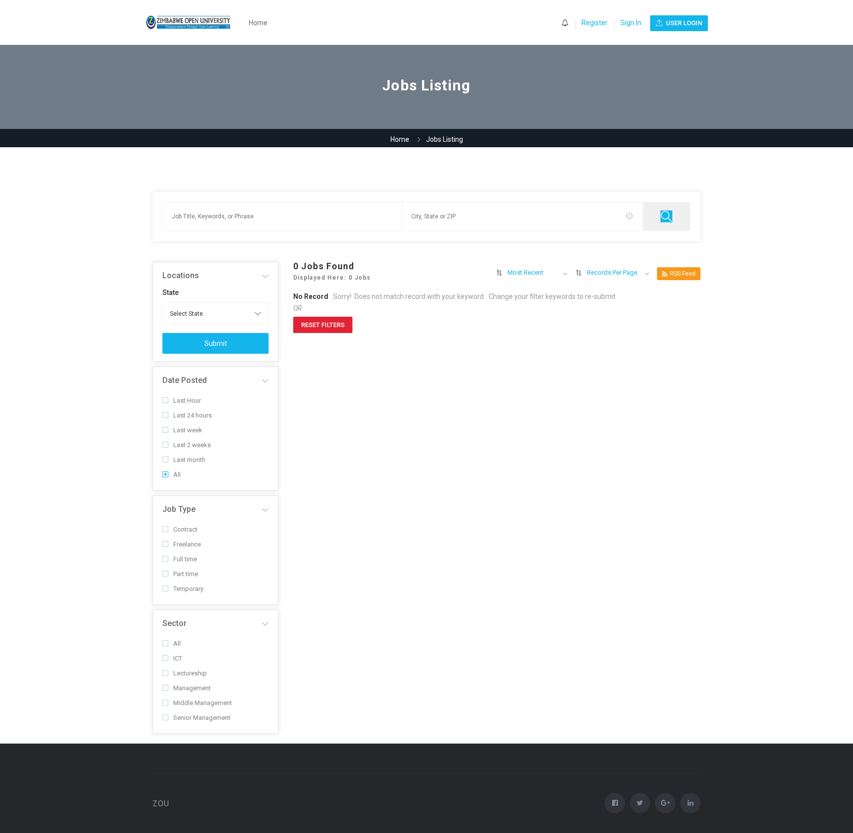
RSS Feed (683, 273)
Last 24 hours (192, 415)
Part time (185, 574)
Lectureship (190, 673)
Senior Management (202, 717)
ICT (177, 658)
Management (192, 688)
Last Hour (187, 400)
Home (258, 23)
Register (595, 23)
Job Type (178, 509)
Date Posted (184, 380)
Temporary (188, 588)
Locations (180, 275)
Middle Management (202, 703)
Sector (174, 623)
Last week (187, 430)
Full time (185, 559)
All (177, 474)
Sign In (630, 23)
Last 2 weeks (192, 445)
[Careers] (193, 22)
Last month (189, 460)
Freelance (187, 544)
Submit (215, 343)
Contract (185, 529)
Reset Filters (323, 325)
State (170, 292)
